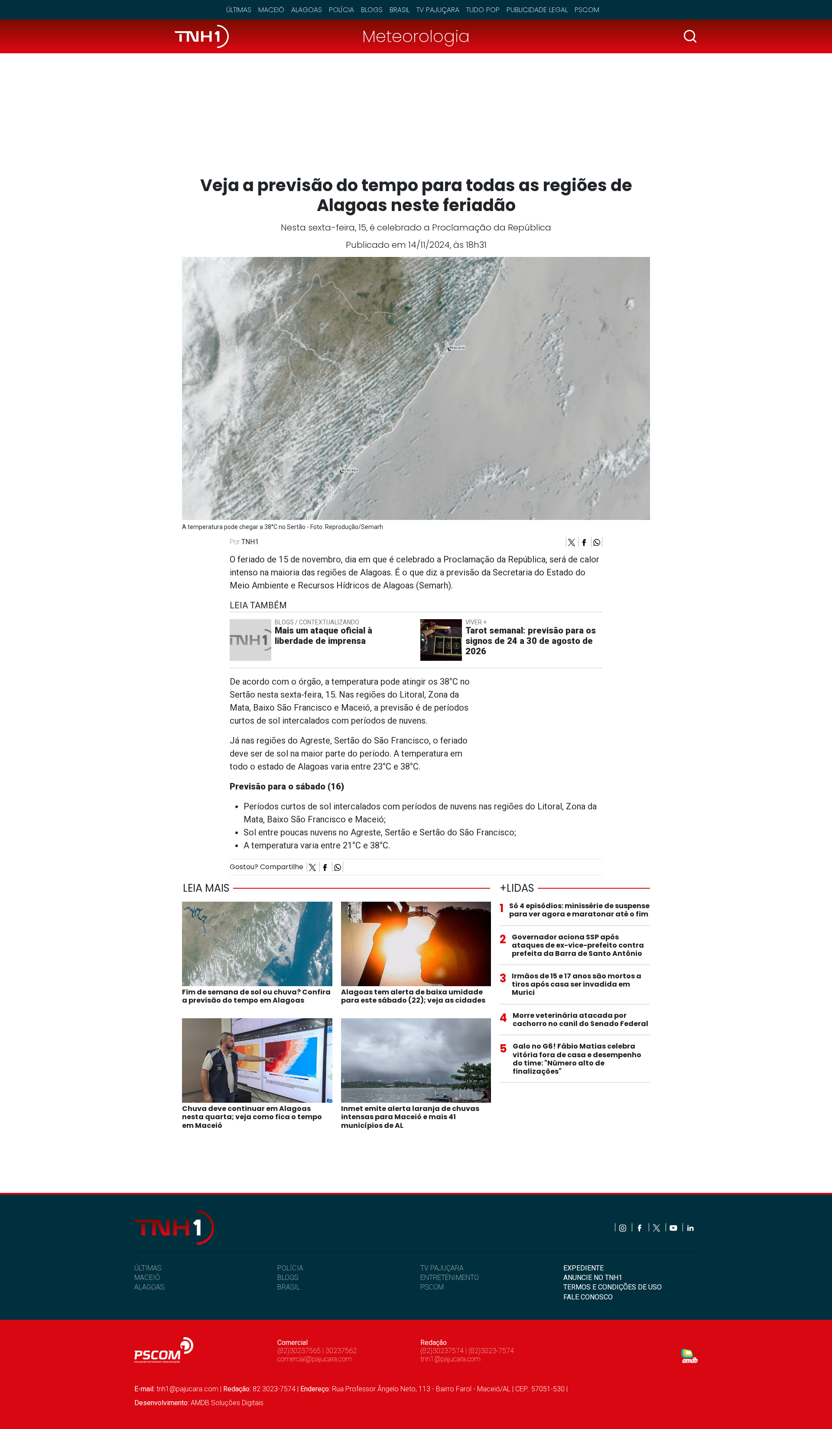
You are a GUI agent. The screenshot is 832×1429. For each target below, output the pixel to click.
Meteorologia (416, 36)
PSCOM (432, 1287)
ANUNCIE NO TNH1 (592, 1277)
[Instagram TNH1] (623, 1227)
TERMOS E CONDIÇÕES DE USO (612, 1287)
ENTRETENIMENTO (449, 1277)
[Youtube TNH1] (674, 1227)
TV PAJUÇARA (442, 1268)
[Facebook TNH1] (640, 1227)
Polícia (341, 10)
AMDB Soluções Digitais (227, 1403)
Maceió (271, 10)
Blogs (372, 10)
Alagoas (306, 10)
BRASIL (288, 1287)
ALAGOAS (149, 1287)
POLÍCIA (290, 1268)
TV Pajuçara (437, 10)
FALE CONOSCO (588, 1297)
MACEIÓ (147, 1277)
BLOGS (287, 1277)
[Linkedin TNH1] (690, 1227)
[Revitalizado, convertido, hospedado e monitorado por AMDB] (689, 1355)
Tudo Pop (483, 10)
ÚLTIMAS (147, 1268)
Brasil (400, 10)
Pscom (587, 10)
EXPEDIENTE (583, 1268)
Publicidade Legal (537, 10)
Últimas (238, 10)
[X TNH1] (657, 1227)
